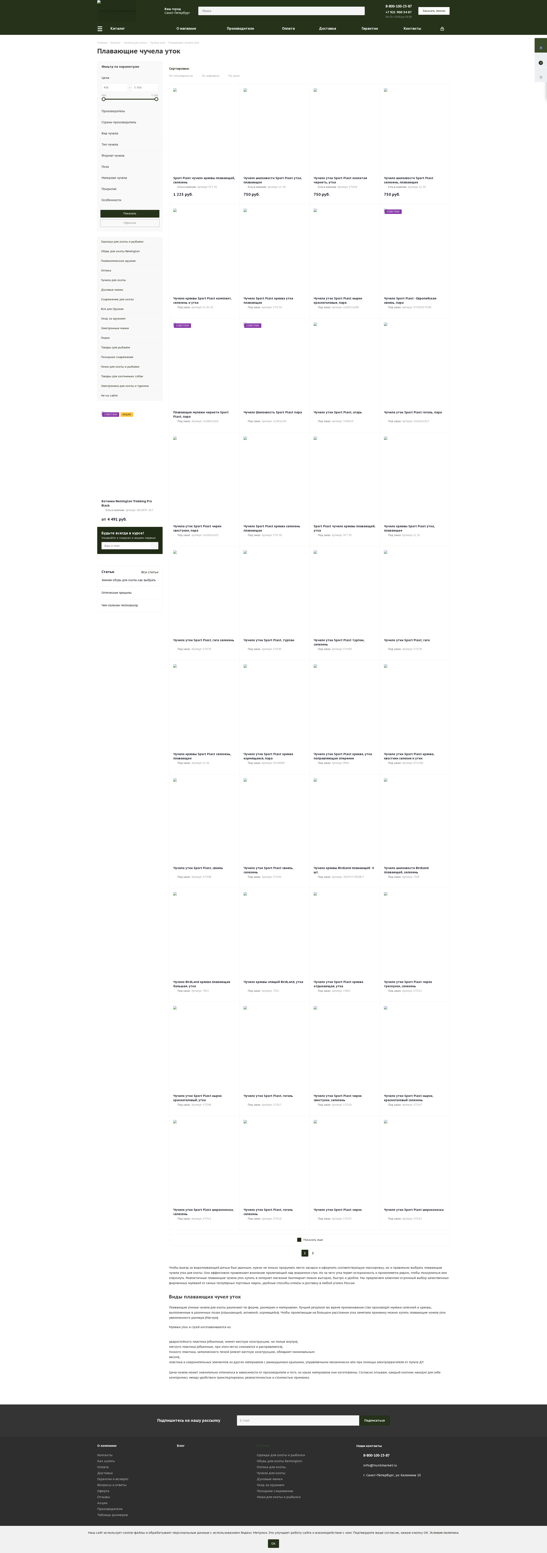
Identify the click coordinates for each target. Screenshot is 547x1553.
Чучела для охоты (271, 1473)
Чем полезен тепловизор (119, 605)
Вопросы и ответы (111, 1485)
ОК (273, 1544)
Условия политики (444, 1533)
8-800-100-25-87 (398, 6)
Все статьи (149, 572)
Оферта (103, 1491)
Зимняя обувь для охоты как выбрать (128, 580)
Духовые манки (269, 1479)
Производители (109, 1509)
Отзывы (103, 1497)
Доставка (105, 1473)
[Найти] (359, 11)
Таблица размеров (112, 1515)
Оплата (103, 1467)
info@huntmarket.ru (380, 1465)
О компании (106, 1446)
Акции (102, 1503)
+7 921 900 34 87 (398, 12)
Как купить (106, 1461)
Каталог (263, 1446)
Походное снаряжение (275, 1491)
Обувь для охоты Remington (279, 1461)
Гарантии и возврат (112, 1479)
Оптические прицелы (116, 593)
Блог (181, 1446)
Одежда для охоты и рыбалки (281, 1455)
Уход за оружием (270, 1485)
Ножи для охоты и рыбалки (279, 1497)
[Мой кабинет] (442, 28)
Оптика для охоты (271, 1467)
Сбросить (130, 223)
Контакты (104, 1455)
